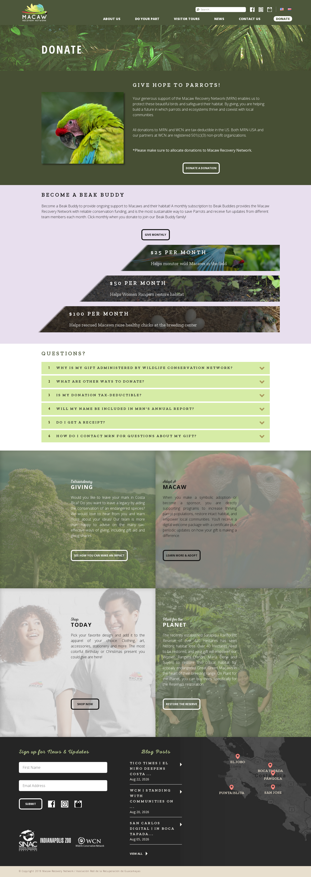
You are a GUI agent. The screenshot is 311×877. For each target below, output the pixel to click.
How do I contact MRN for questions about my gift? (126, 436)
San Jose (273, 792)
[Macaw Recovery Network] (34, 12)
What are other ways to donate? (100, 381)
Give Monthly (155, 235)
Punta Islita (231, 793)
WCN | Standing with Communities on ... (152, 798)
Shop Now (85, 704)
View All (136, 854)
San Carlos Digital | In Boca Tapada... (152, 828)
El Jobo (237, 762)
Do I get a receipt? (81, 422)
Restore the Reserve (181, 704)
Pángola (273, 778)
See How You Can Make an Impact (99, 555)
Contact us (249, 19)
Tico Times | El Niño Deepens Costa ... (149, 768)
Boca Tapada (270, 771)
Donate (283, 19)
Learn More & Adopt (181, 555)
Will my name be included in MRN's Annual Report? (125, 408)
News (219, 19)
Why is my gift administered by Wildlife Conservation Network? (144, 368)
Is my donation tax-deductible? (99, 395)
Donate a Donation (201, 168)
